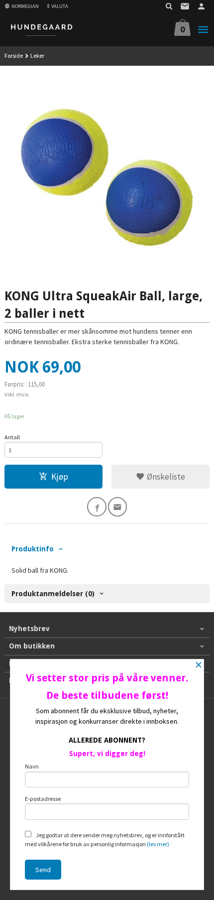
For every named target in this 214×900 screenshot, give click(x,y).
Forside (13, 55)
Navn (32, 766)
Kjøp (59, 476)
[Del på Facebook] (97, 506)
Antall (12, 437)
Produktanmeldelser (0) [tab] (53, 594)
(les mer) (158, 844)
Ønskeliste (165, 476)
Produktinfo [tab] (32, 549)
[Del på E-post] (117, 506)
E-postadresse (43, 798)
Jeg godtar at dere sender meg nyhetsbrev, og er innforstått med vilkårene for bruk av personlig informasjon (105, 839)
